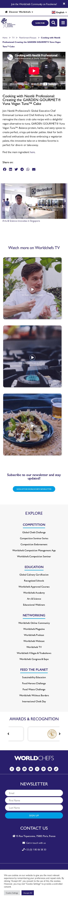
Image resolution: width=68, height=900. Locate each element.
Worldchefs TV (34, 647)
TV (13, 37)
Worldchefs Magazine (34, 629)
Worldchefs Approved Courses (34, 586)
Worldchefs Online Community (34, 623)
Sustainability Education (34, 677)
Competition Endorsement (34, 544)
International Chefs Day (34, 701)
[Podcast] (43, 769)
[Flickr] (50, 769)
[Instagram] (18, 769)
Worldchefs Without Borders (34, 695)
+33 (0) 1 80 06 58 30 (35, 849)
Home (5, 37)
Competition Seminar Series (34, 538)
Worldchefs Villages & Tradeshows (34, 653)
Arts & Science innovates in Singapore (21, 220)
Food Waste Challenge (34, 689)
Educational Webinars (34, 604)
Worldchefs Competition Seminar (34, 556)
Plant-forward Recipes (27, 37)
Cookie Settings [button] (12, 892)
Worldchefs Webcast (33, 641)
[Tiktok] (56, 769)
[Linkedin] (24, 769)
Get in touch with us (35, 843)
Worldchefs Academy (34, 592)
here (32, 152)
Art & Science (34, 598)
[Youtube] (31, 769)
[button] (5, 169)
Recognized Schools (34, 580)
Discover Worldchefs (19, 11)
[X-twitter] (37, 769)
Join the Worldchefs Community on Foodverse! (34, 4)
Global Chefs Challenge (34, 532)
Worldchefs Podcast (34, 635)
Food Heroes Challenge (34, 683)
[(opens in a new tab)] (39, 734)
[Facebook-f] (12, 769)
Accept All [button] (27, 892)
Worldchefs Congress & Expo (34, 659)
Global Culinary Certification (34, 574)
